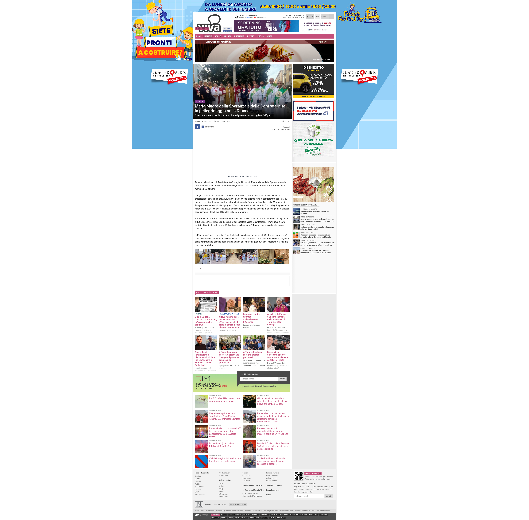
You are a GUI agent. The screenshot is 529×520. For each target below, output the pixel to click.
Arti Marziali (223, 494)
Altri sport (246, 481)
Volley (221, 489)
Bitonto (246, 515)
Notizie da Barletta (202, 473)
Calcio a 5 (246, 475)
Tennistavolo (223, 497)
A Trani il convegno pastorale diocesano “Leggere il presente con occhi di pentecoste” (229, 357)
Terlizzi (264, 518)
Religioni (198, 476)
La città (197, 479)
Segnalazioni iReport (274, 485)
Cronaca (198, 481)
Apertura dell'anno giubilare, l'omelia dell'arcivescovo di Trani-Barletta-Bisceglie (276, 319)
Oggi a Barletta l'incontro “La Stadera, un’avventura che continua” (206, 321)
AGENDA (227, 36)
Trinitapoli (280, 518)
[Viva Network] (202, 515)
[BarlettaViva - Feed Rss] (312, 16)
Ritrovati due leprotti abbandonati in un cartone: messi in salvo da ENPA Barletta (272, 431)
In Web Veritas (271, 481)
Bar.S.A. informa (272, 475)
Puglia (223, 518)
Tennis (221, 491)
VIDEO (269, 36)
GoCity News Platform (238, 504)
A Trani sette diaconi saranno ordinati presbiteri (253, 355)
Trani (272, 518)
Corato (274, 515)
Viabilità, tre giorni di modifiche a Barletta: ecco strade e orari (225, 459)
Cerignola (265, 515)
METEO (260, 36)
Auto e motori (271, 478)
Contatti (208, 504)
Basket (221, 486)
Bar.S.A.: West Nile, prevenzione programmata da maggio (224, 399)
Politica (197, 484)
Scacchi (245, 473)
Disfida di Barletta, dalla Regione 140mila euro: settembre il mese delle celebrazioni (273, 446)
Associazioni (223, 475)
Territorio (198, 489)
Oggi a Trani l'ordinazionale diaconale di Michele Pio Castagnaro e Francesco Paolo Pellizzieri (205, 359)
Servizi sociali (200, 494)
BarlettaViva (208, 22)
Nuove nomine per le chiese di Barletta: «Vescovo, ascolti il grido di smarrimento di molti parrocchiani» (229, 322)
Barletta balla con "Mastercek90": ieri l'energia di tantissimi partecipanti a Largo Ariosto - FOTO (225, 432)
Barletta (215, 515)
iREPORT (251, 36)
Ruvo (231, 518)
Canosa (255, 515)
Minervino (313, 515)
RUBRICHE (239, 36)
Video (268, 495)
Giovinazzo (283, 515)
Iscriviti (282, 379)
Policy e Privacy (220, 504)
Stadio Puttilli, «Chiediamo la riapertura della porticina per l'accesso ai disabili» (271, 461)
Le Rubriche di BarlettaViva (253, 490)
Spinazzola (254, 518)
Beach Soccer (247, 478)
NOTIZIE (208, 36)
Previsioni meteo (272, 490)
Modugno (323, 515)
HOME (199, 36)
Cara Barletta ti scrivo (250, 493)
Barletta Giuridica (272, 473)
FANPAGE (227, 31)
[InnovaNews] (199, 507)
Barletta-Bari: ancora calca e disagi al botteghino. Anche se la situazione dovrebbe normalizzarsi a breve (273, 417)
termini (259, 386)
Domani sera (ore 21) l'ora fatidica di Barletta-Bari (221, 444)
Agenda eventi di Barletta (252, 485)
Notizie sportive (225, 480)
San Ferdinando (241, 518)
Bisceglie (237, 515)
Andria (223, 515)
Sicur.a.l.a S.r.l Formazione (252, 496)
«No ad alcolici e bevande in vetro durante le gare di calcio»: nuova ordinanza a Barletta (272, 401)
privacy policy (270, 386)
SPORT (218, 36)
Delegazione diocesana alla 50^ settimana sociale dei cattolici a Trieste (277, 356)
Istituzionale (199, 487)
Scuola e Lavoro (224, 473)
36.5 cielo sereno (252, 16)
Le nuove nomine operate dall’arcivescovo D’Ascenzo (251, 318)
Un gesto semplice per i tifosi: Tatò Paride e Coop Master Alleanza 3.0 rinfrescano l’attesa (224, 416)
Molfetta (215, 518)
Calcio (221, 483)
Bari (230, 515)
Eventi (197, 492)
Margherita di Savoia (298, 515)
